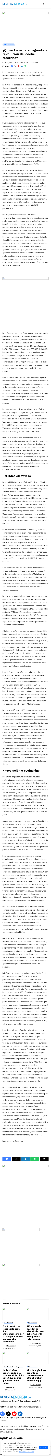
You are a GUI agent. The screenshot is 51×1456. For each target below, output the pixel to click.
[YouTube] (14, 1413)
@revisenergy (11, 1346)
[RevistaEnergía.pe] (17, 4)
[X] (8, 1413)
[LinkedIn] (20, 1413)
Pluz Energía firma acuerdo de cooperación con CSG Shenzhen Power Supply (36, 1375)
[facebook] (2, 1413)
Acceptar (43, 1447)
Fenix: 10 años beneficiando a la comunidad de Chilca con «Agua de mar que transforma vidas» (13, 1376)
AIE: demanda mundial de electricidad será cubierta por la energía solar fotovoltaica (35, 1332)
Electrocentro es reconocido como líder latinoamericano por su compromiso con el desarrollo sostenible (13, 1334)
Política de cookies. (26, 1452)
